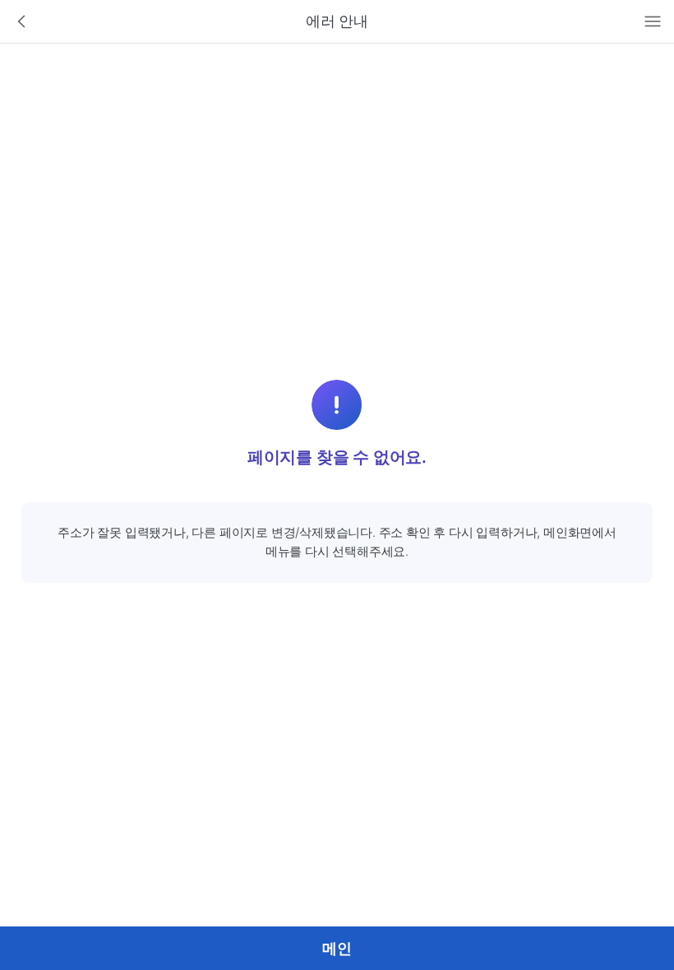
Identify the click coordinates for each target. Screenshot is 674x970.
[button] (22, 22)
